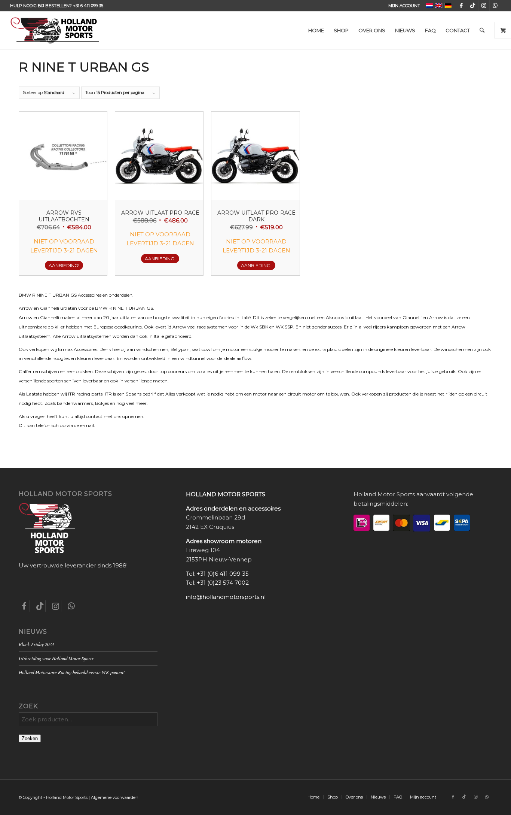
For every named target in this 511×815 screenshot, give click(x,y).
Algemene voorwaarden (114, 797)
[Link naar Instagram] (483, 5)
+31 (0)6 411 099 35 (223, 573)
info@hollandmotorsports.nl (226, 596)
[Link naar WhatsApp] (495, 5)
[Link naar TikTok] (472, 5)
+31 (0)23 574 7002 (223, 582)
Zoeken (30, 738)
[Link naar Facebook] (461, 5)
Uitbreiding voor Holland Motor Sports (56, 658)
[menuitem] (402, 5)
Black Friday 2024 (36, 644)
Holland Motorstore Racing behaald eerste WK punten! (72, 672)
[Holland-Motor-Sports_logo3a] (54, 30)
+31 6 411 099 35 (88, 5)
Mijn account (404, 5)
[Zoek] (482, 30)
